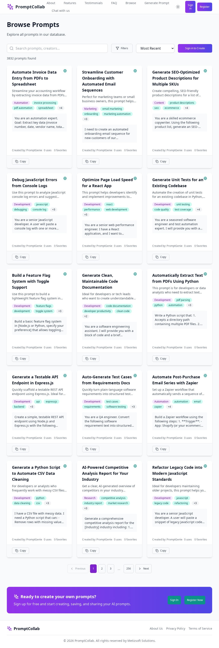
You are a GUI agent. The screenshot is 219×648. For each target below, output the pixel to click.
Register (205, 7)
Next (146, 568)
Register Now (195, 600)
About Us (156, 628)
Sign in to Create (195, 48)
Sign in (190, 6)
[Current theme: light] (178, 7)
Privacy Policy (175, 628)
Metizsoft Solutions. (141, 641)
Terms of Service (200, 628)
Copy (23, 161)
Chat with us (61, 11)
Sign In (174, 600)
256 (128, 568)
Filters (124, 48)
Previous (80, 568)
